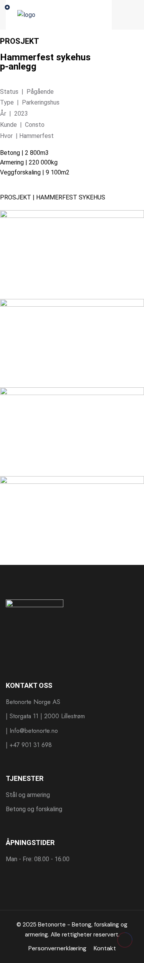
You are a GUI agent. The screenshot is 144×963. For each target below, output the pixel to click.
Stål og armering (28, 795)
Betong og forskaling (34, 809)
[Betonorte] (58, 14)
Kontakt (105, 948)
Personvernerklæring (57, 948)
